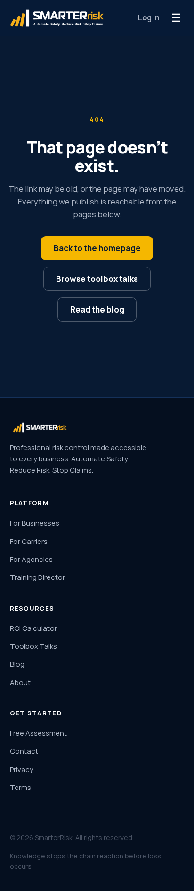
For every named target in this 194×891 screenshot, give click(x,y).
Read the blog (97, 309)
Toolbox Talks (33, 646)
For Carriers (29, 541)
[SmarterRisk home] (57, 18)
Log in (149, 17)
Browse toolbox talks (97, 278)
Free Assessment (38, 733)
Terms (20, 787)
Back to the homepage (97, 248)
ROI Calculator (33, 628)
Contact (24, 751)
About (20, 682)
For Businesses (34, 523)
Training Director (37, 577)
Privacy (21, 769)
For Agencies (31, 559)
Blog (17, 664)
